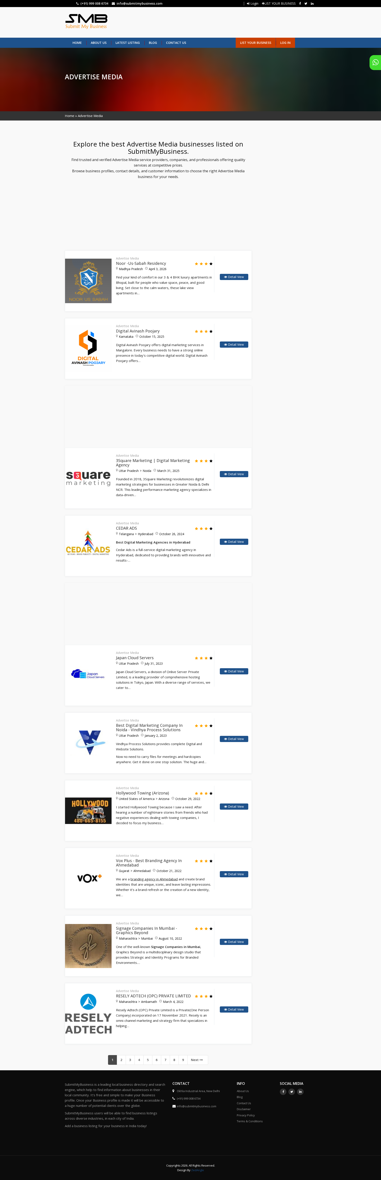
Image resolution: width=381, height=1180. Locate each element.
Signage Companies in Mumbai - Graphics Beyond (146, 930)
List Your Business (255, 43)
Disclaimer (244, 1109)
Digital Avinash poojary (138, 331)
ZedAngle (197, 1170)
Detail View (235, 277)
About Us (98, 43)
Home (77, 43)
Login (254, 3)
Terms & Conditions (250, 1121)
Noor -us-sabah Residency (141, 263)
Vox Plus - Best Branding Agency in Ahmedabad (149, 863)
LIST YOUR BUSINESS (280, 3)
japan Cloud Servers (135, 657)
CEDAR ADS (126, 528)
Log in (285, 43)
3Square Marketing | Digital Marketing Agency (153, 463)
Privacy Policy (246, 1115)
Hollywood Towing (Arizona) (142, 793)
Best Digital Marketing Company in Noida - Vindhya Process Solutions (149, 727)
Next (195, 1060)
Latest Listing (128, 43)
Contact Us (176, 43)
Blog (153, 43)
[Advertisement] (209, 22)
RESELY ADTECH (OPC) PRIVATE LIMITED (153, 995)
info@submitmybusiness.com (139, 3)
